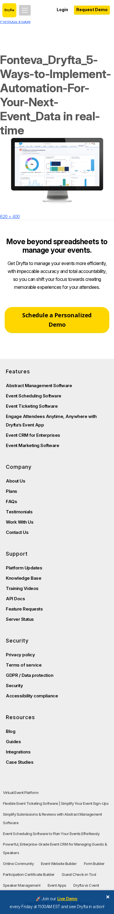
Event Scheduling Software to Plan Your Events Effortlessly (51, 833)
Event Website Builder (59, 863)
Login (62, 9)
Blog (10, 731)
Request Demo (92, 9)
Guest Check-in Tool (79, 874)
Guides (13, 741)
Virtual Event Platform (20, 792)
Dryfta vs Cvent (86, 885)
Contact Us (17, 532)
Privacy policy (20, 654)
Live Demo (67, 898)
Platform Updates (24, 568)
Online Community (18, 863)
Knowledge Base (23, 578)
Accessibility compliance (32, 696)
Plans (11, 491)
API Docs (15, 598)
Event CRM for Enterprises (33, 435)
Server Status (20, 619)
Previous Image (15, 21)
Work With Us (19, 522)
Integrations (18, 752)
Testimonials (19, 512)
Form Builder (94, 863)
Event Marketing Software (32, 445)
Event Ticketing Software (32, 406)
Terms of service (24, 665)
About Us (15, 481)
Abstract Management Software (39, 385)
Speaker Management (21, 885)
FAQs (11, 501)
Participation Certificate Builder (29, 874)
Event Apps (57, 885)
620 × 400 (10, 216)
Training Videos (22, 588)
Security (14, 685)
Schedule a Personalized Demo (57, 319)
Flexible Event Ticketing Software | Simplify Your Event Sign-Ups (55, 803)
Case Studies (19, 762)
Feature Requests (24, 609)
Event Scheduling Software (33, 396)
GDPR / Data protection (29, 675)
